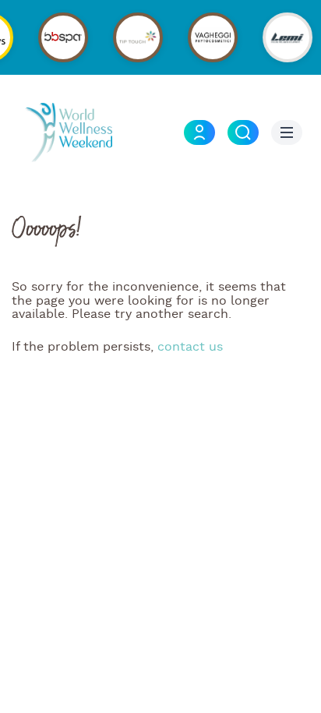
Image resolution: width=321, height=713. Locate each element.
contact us (190, 347)
